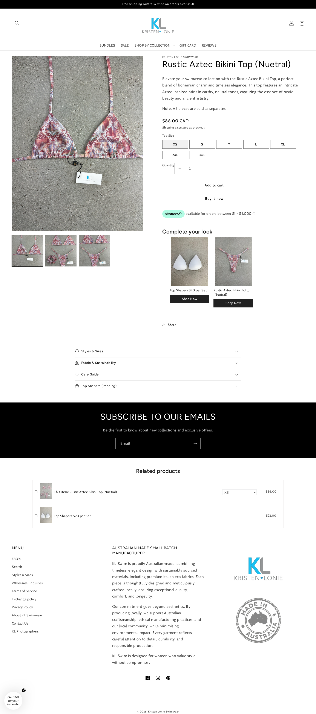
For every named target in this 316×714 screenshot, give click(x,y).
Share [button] (172, 325)
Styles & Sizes (22, 575)
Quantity (168, 165)
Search (17, 567)
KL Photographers (25, 631)
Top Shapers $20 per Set (188, 290)
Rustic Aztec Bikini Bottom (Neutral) (232, 292)
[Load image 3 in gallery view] (94, 250)
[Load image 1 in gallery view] (27, 250)
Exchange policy (24, 599)
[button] (17, 23)
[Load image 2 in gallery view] (61, 250)
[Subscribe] (195, 443)
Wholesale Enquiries (27, 583)
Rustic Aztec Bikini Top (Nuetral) (85, 492)
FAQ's (16, 559)
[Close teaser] (23, 690)
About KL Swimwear (27, 615)
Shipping (168, 127)
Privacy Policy (22, 607)
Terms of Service (24, 591)
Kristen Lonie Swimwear (163, 711)
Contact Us (20, 623)
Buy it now (214, 198)
